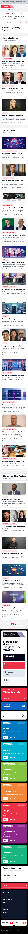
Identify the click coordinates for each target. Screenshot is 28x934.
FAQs (4, 906)
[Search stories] (26, 885)
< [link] (9, 624)
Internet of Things (14, 18)
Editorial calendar (7, 899)
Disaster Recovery (7, 16)
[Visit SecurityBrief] (9, 826)
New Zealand (7, 875)
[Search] (20, 22)
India (16, 872)
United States (7, 878)
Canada (10, 872)
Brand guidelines (7, 892)
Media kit (12, 737)
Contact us (6, 896)
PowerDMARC (4, 932)
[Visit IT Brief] (9, 805)
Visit (5, 737)
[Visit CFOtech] (9, 723)
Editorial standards (8, 902)
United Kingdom (16, 875)
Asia (5, 872)
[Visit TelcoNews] (9, 847)
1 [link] (12, 624)
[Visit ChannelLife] (9, 744)
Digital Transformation (17, 13)
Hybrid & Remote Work (19, 16)
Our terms (5, 916)
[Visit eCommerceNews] (9, 764)
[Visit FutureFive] (9, 785)
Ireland (21, 872)
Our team (5, 912)
